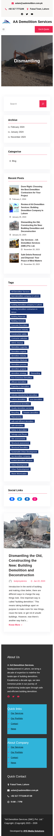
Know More (14, 625)
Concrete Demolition (19, 325)
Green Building (17, 391)
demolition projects (18, 369)
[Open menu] (3, 29)
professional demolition (20, 404)
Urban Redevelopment (20, 469)
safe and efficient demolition (22, 421)
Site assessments (18, 439)
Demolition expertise (19, 347)
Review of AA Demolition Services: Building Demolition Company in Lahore (32, 209)
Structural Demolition (19, 447)
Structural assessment (20, 443)
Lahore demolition (18, 399)
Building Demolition (18, 300)
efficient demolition (18, 382)
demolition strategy (18, 373)
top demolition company (20, 456)
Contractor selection (19, 338)
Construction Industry (19, 330)
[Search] (42, 103)
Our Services (17, 713)
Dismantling (35, 373)
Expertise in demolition (20, 386)
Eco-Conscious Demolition (21, 378)
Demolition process (18, 364)
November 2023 (18, 137)
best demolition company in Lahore (25, 296)
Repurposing (16, 417)
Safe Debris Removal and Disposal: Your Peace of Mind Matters (31, 258)
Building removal (17, 321)
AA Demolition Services (32, 22)
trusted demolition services (22, 460)
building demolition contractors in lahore (24, 310)
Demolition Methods (19, 360)
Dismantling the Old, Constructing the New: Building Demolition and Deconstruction (32, 226)
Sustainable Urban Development (24, 452)
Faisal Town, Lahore (39, 9)
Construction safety (19, 334)
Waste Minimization (19, 474)
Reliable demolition (30, 412)
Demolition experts (18, 351)
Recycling (15, 412)
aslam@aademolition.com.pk (29, 3)
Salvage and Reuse (19, 434)
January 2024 (17, 132)
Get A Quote (43, 29)
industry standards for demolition (24, 395)
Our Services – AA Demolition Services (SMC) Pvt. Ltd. (30, 243)
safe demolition (17, 426)
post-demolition (36, 399)
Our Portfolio (17, 718)
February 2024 (17, 127)
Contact (14, 723)
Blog (14, 161)
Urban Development (19, 465)
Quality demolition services (22, 408)
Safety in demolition (19, 430)
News (13, 729)
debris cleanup (17, 343)
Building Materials (18, 317)
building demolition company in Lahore (26, 305)
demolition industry (18, 356)
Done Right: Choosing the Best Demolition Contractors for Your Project (31, 191)
